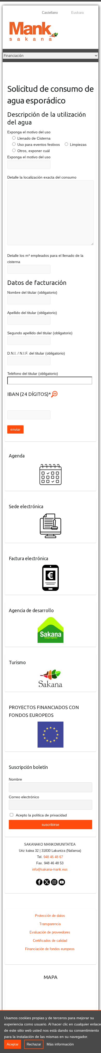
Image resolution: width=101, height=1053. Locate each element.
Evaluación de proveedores (50, 932)
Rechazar (34, 1044)
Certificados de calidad (50, 941)
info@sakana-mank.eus (50, 869)
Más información (60, 1044)
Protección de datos (50, 916)
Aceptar (12, 1044)
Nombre (15, 779)
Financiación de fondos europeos (50, 949)
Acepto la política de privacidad (41, 815)
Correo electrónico (24, 797)
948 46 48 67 (53, 857)
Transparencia (50, 924)
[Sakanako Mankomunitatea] (34, 32)
